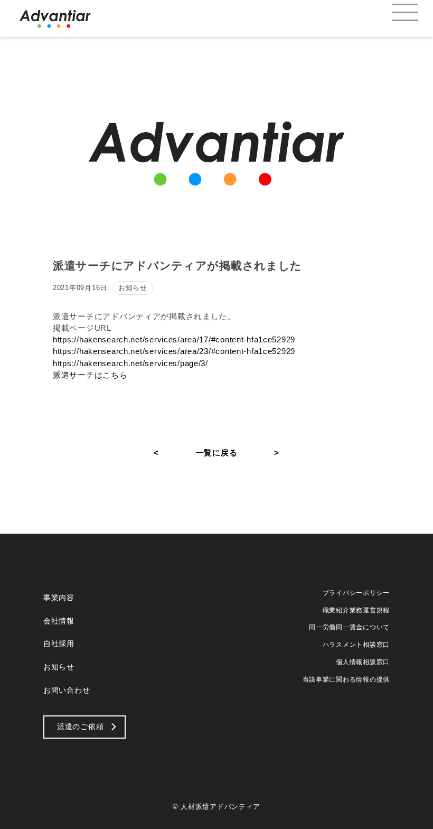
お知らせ (58, 667)
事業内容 (58, 597)
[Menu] (395, 13)
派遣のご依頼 (80, 726)
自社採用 (58, 643)
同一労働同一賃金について (349, 627)
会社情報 (58, 621)
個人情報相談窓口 (363, 662)
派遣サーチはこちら (90, 375)
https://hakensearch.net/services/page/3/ (130, 363)
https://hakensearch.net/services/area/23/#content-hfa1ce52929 (174, 351)
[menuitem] (395, 13)
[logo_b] (54, 18)
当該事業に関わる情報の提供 (346, 679)
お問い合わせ (66, 690)
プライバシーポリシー (356, 593)
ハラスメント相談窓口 (356, 644)
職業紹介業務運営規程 (356, 610)
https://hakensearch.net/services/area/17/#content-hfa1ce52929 (174, 340)
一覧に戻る (217, 453)
